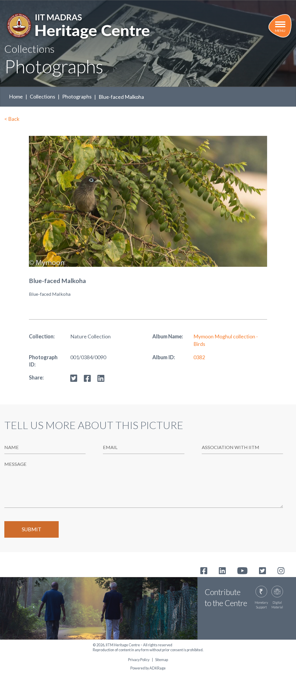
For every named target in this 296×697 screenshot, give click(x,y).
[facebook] (87, 377)
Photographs (77, 96)
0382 (199, 357)
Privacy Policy (138, 660)
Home (16, 96)
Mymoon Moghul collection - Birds (225, 340)
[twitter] (73, 377)
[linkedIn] (100, 377)
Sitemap (161, 660)
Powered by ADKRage (148, 668)
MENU (280, 30)
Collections (42, 96)
